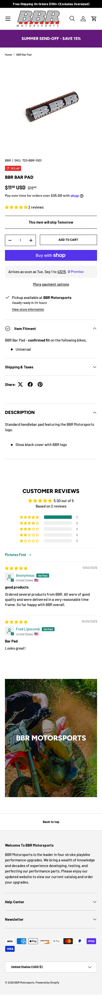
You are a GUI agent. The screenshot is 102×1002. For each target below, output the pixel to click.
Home (8, 54)
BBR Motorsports (24, 982)
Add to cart (68, 240)
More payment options (51, 284)
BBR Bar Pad (23, 54)
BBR (8, 160)
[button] (94, 18)
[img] (16, 568)
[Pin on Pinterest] (40, 384)
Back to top (51, 822)
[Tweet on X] (20, 384)
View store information (28, 309)
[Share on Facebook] (30, 384)
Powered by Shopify (47, 982)
